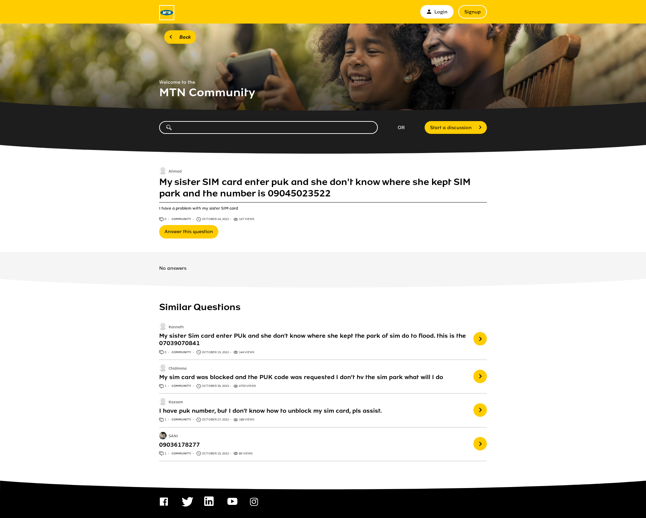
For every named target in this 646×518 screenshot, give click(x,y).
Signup (472, 12)
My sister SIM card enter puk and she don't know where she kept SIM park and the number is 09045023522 (315, 187)
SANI (173, 436)
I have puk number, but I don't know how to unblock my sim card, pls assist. (270, 411)
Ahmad (175, 171)
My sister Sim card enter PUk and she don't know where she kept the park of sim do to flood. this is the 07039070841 (312, 339)
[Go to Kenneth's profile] (163, 327)
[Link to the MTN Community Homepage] (166, 12)
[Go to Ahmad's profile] (163, 171)
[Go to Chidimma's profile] (163, 368)
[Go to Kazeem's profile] (163, 402)
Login (440, 12)
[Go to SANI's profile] (163, 436)
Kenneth (176, 327)
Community (182, 219)
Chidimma (178, 368)
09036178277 (179, 445)
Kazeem (176, 402)
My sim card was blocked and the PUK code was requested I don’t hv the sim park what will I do (301, 377)
